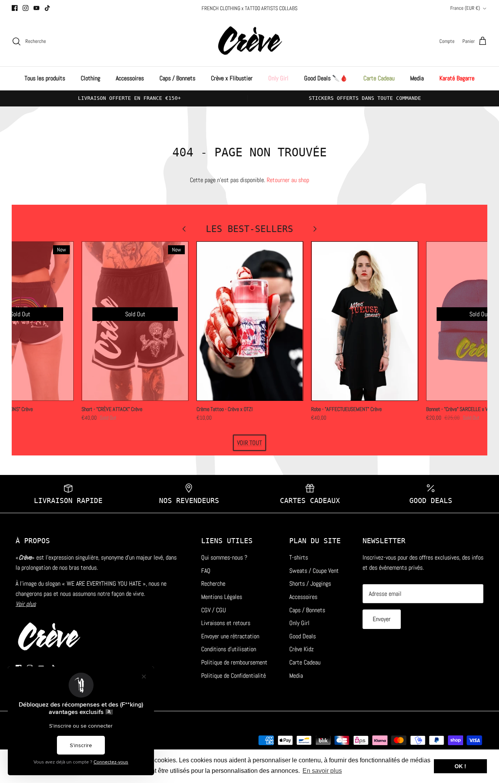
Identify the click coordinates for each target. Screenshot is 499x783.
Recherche (213, 583)
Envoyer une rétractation (230, 636)
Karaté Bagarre (456, 78)
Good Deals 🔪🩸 (326, 78)
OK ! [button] (460, 766)
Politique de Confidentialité (233, 675)
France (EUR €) (465, 8)
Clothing (90, 78)
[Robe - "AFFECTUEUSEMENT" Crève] (364, 321)
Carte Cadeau (379, 78)
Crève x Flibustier (232, 78)
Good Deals (302, 636)
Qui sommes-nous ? (224, 557)
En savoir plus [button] (322, 770)
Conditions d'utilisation (228, 649)
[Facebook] (15, 8)
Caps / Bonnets (177, 78)
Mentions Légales (221, 597)
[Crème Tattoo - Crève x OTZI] (249, 321)
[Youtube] (36, 8)
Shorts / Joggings (310, 583)
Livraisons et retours (225, 623)
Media (417, 78)
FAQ (206, 571)
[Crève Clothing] (250, 41)
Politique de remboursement (234, 662)
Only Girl (278, 78)
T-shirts (298, 557)
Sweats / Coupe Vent (314, 571)
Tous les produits (45, 78)
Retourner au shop (288, 180)
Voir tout (249, 443)
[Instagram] (25, 8)
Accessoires (130, 78)
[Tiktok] (47, 8)
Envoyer (382, 619)
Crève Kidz (301, 649)
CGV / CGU (213, 610)
